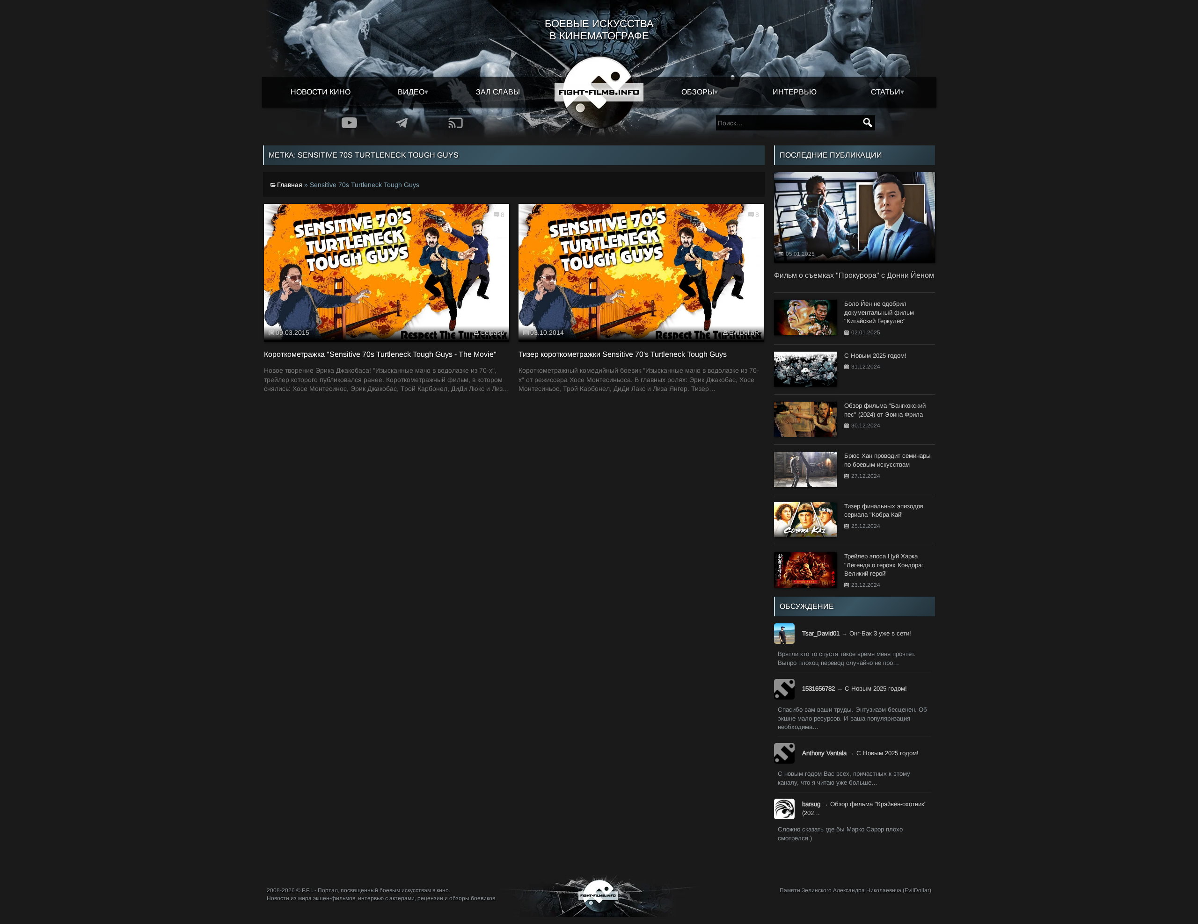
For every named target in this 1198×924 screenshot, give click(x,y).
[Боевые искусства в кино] (599, 92)
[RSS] (455, 122)
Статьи (885, 92)
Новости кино (321, 92)
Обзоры (697, 92)
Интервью (795, 92)
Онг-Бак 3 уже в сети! (880, 633)
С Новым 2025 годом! (876, 688)
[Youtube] (349, 122)
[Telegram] (402, 122)
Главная (289, 184)
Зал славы (498, 92)
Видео (411, 92)
